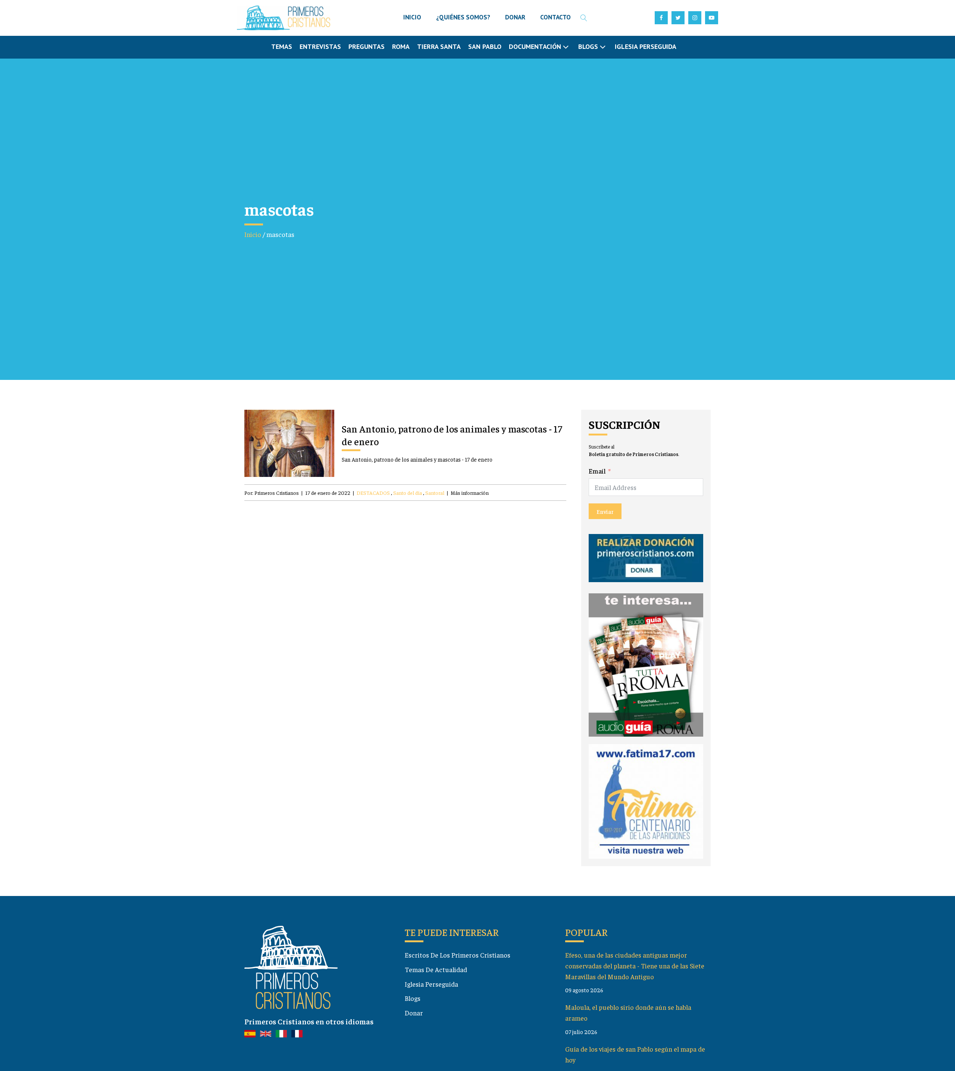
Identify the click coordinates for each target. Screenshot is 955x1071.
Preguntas (366, 46)
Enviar (605, 511)
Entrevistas (320, 46)
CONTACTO (555, 17)
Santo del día (407, 492)
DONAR (515, 17)
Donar (414, 1012)
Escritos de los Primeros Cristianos (457, 954)
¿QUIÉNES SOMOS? (463, 17)
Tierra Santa (439, 46)
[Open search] (583, 18)
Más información (470, 492)
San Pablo (484, 46)
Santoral (434, 492)
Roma (401, 46)
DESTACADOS (373, 492)
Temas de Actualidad (436, 969)
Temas (281, 46)
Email (597, 470)
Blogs (412, 998)
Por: (271, 492)
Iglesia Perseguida (645, 46)
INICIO (412, 17)
